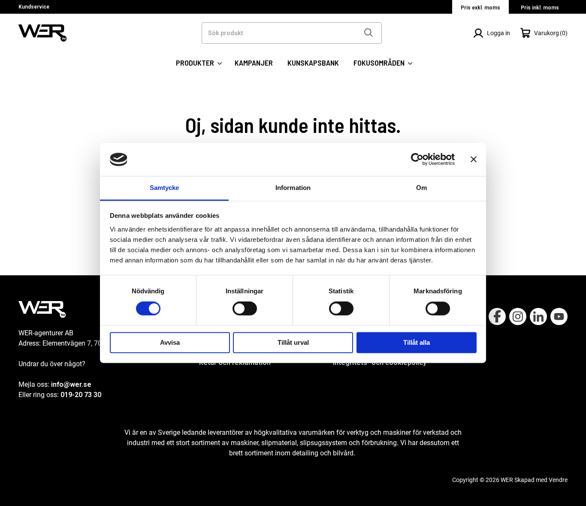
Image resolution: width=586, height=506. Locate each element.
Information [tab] (293, 187)
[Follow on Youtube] (559, 316)
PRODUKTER (196, 62)
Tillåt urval (293, 342)
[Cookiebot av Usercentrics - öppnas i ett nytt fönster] (417, 159)
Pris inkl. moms (540, 8)
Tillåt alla (416, 342)
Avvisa (170, 342)
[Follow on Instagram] (517, 316)
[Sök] (368, 33)
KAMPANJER (254, 62)
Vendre (558, 479)
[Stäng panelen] (474, 160)
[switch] (245, 309)
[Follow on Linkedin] (538, 316)
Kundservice (33, 7)
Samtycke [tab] (164, 187)
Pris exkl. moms (480, 8)
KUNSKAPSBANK (313, 62)
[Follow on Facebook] (497, 316)
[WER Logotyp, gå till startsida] (42, 32)
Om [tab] (421, 187)
